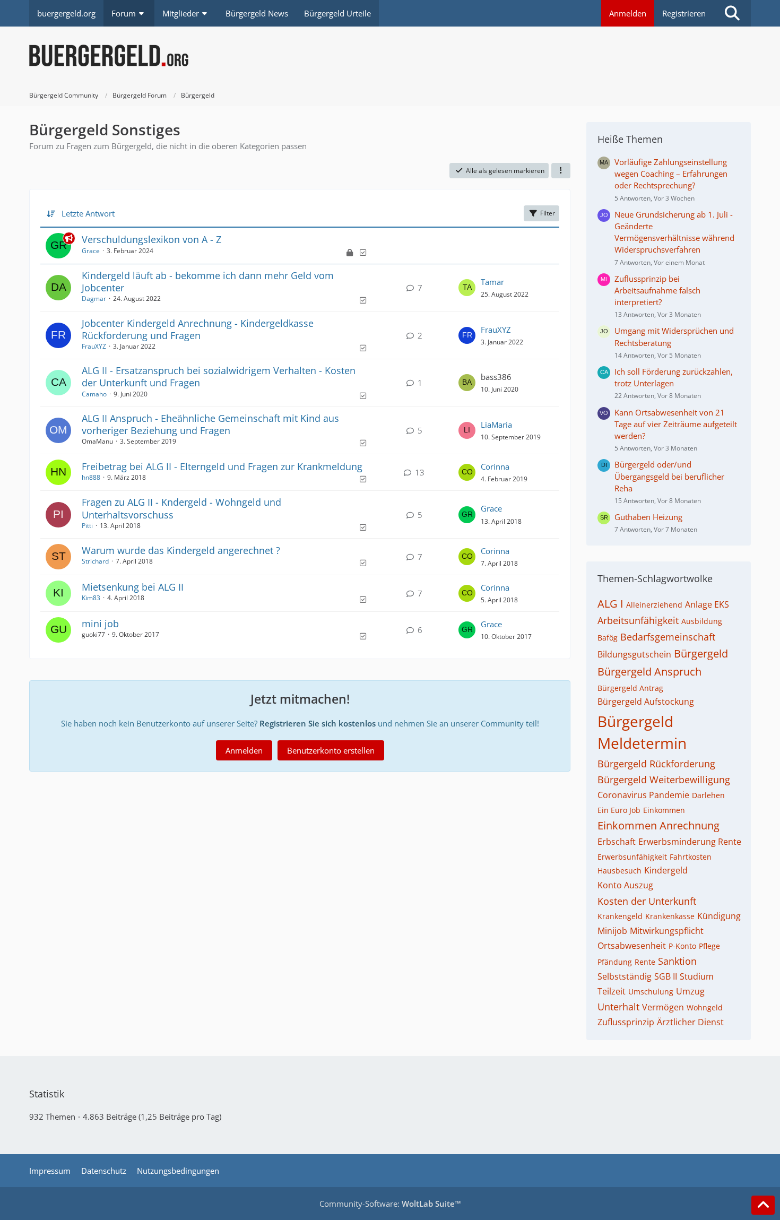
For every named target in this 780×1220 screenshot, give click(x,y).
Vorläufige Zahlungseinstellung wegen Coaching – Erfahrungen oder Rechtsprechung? (670, 174)
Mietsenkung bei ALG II (133, 587)
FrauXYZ (94, 346)
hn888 (91, 477)
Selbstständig (624, 976)
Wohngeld (705, 1007)
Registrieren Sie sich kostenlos (317, 723)
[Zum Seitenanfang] (763, 1205)
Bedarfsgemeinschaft (667, 636)
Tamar (492, 281)
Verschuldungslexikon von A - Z (151, 239)
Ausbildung (701, 621)
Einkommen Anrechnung (658, 825)
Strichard (95, 561)
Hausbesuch (619, 871)
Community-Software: (390, 1203)
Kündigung (719, 916)
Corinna (495, 466)
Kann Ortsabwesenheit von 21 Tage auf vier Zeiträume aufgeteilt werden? (675, 424)
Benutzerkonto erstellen (331, 750)
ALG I (610, 603)
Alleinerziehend (654, 605)
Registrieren (684, 13)
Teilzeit (611, 991)
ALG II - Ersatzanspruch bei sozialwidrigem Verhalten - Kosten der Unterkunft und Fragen (219, 376)
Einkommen (664, 810)
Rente (645, 962)
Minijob (612, 931)
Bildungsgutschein (634, 654)
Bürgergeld (701, 653)
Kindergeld (666, 870)
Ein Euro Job (618, 810)
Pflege (709, 946)
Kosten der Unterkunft (646, 901)
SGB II (665, 976)
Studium (697, 976)
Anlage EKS (707, 604)
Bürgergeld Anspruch (649, 671)
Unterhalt (618, 1006)
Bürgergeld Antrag (630, 688)
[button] (560, 171)
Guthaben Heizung (648, 517)
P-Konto (682, 946)
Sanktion (677, 961)
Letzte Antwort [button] (88, 213)
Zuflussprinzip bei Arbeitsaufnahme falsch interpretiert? (657, 290)
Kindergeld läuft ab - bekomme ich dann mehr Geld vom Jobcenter (208, 281)
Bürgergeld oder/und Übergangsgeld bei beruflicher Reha (669, 476)
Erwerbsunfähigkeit (632, 857)
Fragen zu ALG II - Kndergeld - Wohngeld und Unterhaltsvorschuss (181, 508)
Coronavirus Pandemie (643, 795)
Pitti (87, 525)
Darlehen (708, 795)
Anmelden (627, 13)
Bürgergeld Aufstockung (645, 701)
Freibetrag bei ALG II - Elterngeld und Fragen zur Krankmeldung (222, 466)
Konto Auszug (625, 885)
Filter (547, 213)
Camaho (94, 394)
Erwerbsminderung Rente (689, 841)
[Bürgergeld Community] (390, 55)
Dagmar (94, 298)
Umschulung (650, 992)
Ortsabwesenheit (631, 945)
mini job (100, 623)
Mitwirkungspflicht (667, 931)
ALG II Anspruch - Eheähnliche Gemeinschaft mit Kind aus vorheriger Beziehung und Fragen (210, 424)
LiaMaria (496, 424)
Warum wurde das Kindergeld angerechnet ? (181, 550)
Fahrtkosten (691, 857)
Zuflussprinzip (625, 1022)
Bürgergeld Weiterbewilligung (663, 779)
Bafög (607, 638)
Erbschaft (616, 841)
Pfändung (614, 962)
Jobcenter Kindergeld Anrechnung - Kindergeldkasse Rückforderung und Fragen (198, 329)
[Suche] (732, 13)
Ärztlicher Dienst (690, 1022)
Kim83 (91, 597)
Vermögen (663, 1007)
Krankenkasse (670, 916)
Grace (91, 250)
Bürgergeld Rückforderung (656, 763)
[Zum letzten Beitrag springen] (466, 287)
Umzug (690, 991)
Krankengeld (620, 916)
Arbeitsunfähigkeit (638, 620)
